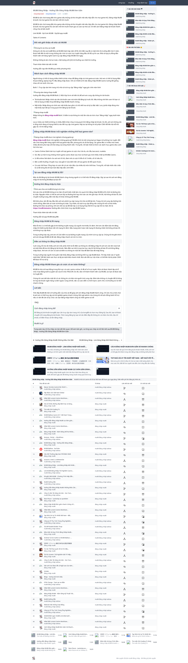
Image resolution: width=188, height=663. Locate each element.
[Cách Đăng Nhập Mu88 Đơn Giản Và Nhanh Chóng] (130, 98)
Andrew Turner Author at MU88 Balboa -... (58, 538)
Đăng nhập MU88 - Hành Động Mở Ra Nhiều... (59, 432)
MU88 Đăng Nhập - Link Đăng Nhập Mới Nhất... (59, 465)
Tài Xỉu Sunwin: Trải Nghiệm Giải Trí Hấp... (58, 554)
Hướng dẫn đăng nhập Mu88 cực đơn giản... (58, 420)
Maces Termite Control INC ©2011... (56, 387)
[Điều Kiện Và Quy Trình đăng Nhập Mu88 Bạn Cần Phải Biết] (130, 21)
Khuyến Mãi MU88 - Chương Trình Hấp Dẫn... (59, 476)
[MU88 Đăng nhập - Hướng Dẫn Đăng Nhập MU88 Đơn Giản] (130, 15)
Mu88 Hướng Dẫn (50, 482)
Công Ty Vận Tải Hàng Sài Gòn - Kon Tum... (58, 493)
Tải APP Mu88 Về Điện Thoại (53, 527)
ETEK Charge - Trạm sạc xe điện (54, 582)
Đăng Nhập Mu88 (141, 93)
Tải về (152, 3)
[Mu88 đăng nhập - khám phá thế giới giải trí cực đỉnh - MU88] (130, 42)
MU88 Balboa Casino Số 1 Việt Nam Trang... (58, 415)
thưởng (131, 3)
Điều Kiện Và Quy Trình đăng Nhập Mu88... (58, 532)
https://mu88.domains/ (42, 208)
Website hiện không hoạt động (54, 605)
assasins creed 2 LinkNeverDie (54, 460)
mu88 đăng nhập (134, 658)
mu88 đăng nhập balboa (52, 389)
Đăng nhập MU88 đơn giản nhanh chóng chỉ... (59, 504)
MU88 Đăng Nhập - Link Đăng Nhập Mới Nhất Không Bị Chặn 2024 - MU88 (99, 340)
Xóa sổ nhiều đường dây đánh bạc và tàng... (58, 404)
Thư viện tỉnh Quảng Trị (52, 409)
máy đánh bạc (142, 3)
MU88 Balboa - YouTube (52, 448)
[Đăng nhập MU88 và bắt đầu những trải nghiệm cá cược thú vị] (130, 35)
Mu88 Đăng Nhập (140, 16)
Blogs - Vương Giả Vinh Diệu (53, 577)
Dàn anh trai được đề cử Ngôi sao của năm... (58, 566)
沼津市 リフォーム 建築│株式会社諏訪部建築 (58, 543)
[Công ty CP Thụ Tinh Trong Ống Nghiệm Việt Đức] (130, 138)
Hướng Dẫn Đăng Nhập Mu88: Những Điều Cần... (60, 487)
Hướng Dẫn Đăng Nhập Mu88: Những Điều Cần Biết (54, 340)
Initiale (46, 571)
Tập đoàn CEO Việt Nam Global (54, 393)
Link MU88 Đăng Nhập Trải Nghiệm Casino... (58, 471)
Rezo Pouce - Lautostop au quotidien (56, 499)
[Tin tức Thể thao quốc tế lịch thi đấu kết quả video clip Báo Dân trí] (130, 125)
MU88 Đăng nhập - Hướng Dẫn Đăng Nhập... (59, 443)
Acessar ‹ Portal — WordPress (53, 437)
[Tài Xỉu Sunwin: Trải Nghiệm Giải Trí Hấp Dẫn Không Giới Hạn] (130, 131)
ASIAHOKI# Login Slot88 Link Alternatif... (57, 616)
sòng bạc (121, 3)
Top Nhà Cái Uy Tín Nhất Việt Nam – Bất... (57, 515)
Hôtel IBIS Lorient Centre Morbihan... (56, 398)
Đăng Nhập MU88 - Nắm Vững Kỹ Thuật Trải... (59, 593)
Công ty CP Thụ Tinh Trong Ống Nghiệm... (58, 521)
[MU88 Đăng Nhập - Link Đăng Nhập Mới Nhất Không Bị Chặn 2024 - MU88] (130, 118)
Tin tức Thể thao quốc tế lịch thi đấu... (56, 549)
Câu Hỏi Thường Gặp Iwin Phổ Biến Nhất (57, 454)
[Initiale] (130, 152)
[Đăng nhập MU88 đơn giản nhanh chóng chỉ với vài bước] (130, 28)
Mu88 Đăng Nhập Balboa (143, 140)
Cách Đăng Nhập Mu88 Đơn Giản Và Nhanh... (59, 627)
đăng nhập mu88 (51, 115)
